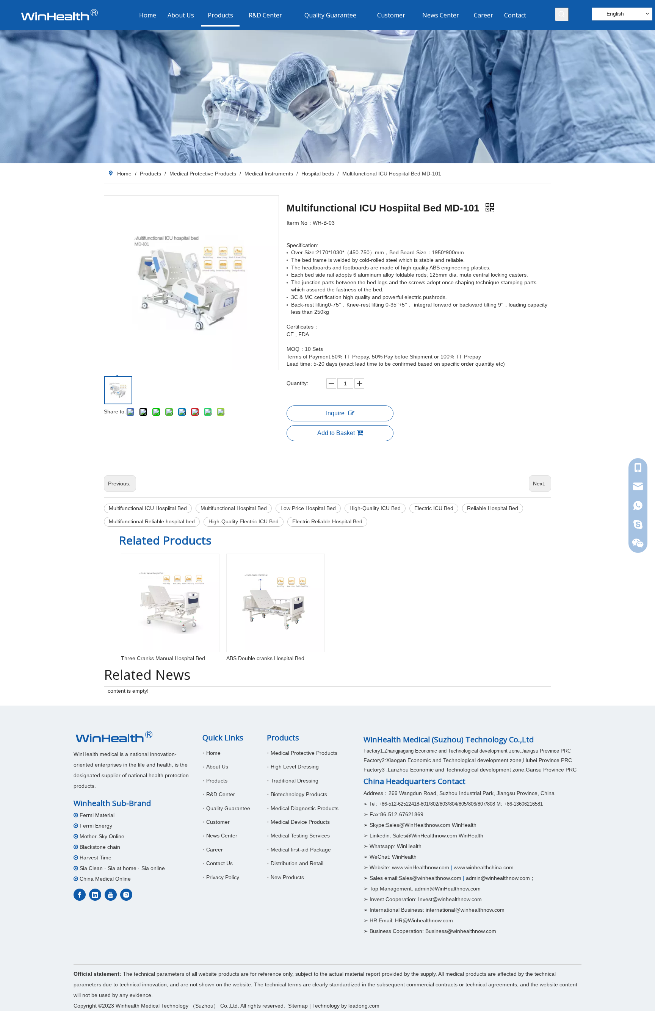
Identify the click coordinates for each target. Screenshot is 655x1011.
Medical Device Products (300, 822)
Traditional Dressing (294, 781)
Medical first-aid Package (301, 850)
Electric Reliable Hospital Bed (327, 521)
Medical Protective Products (304, 753)
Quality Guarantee (228, 808)
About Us (217, 767)
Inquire (335, 413)
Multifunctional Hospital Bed (234, 508)
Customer (218, 822)
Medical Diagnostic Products (304, 808)
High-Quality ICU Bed (375, 508)
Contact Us (219, 863)
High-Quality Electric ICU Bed (243, 521)
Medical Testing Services (300, 836)
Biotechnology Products (299, 794)
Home (213, 753)
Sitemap (298, 1006)
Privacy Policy (222, 877)
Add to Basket (336, 433)
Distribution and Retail (297, 863)
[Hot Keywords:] (562, 14)
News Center (221, 836)
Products (216, 781)
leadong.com (363, 1006)
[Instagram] (126, 895)
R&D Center (220, 794)
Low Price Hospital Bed (308, 508)
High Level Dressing (295, 767)
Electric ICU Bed (433, 508)
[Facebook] (80, 895)
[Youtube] (111, 895)
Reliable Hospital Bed (492, 508)
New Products (287, 877)
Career (214, 850)
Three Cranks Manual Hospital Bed (163, 658)
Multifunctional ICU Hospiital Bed (148, 508)
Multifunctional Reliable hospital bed (152, 521)
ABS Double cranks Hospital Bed (265, 658)
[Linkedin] (95, 895)
